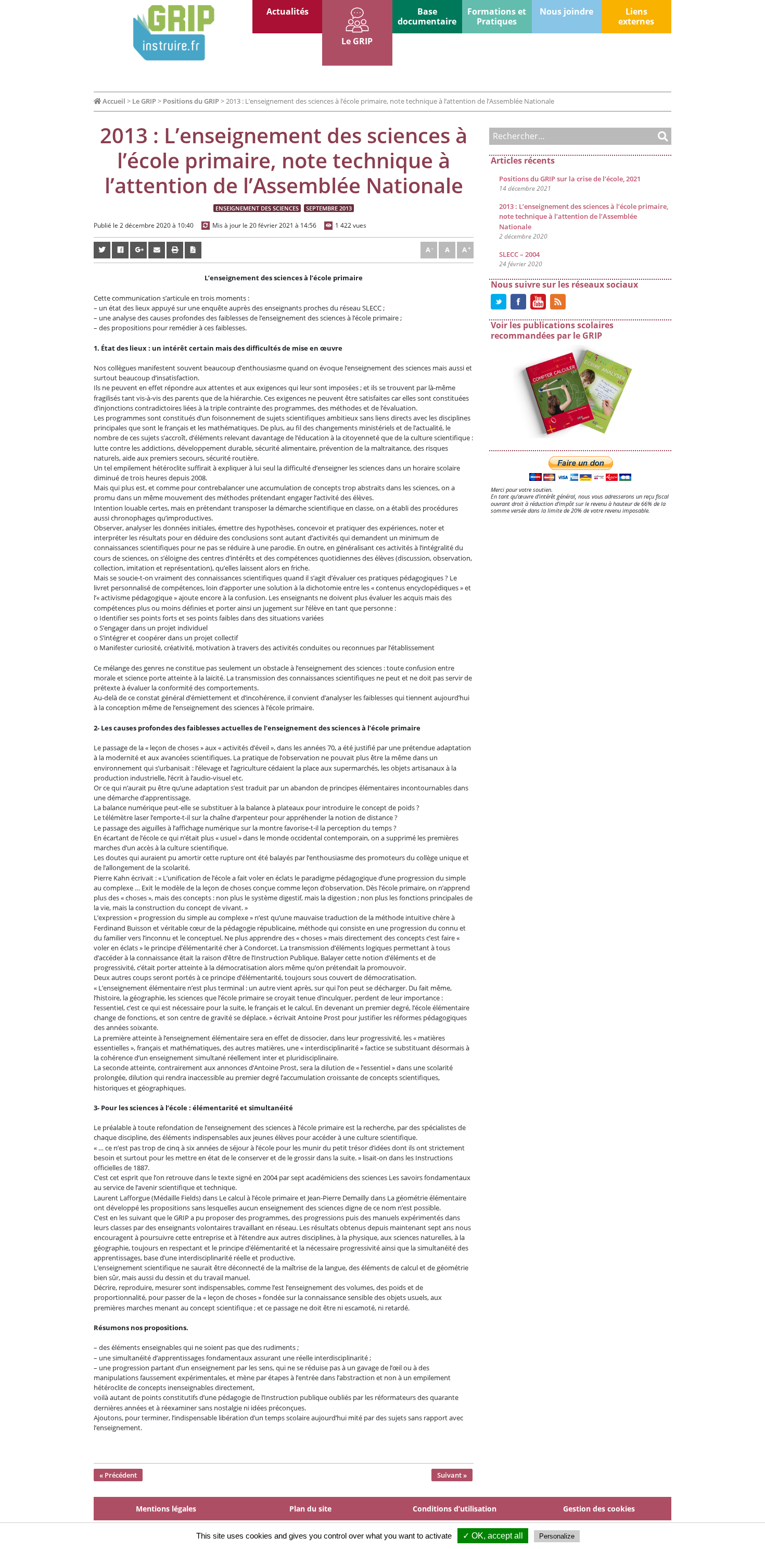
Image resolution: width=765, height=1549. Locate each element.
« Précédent (118, 1475)
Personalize (557, 1536)
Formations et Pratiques (496, 16)
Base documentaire (427, 16)
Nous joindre (566, 11)
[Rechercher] (653, 136)
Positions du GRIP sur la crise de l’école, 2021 (570, 178)
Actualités (287, 11)
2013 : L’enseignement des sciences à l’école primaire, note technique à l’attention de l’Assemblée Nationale (583, 216)
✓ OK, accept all (493, 1535)
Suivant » (452, 1475)
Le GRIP (357, 41)
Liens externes (636, 16)
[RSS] (558, 301)
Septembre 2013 (329, 208)
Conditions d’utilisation (454, 1509)
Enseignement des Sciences (257, 208)
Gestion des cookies (599, 1509)
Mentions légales (166, 1509)
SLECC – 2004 (519, 254)
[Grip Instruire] (173, 33)
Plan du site (310, 1509)
